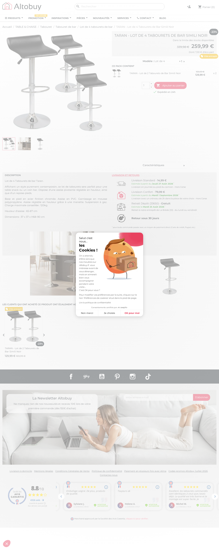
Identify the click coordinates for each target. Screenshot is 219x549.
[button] (7, 543)
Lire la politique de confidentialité (95, 302)
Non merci (87, 313)
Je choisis (109, 313)
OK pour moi (132, 313)
